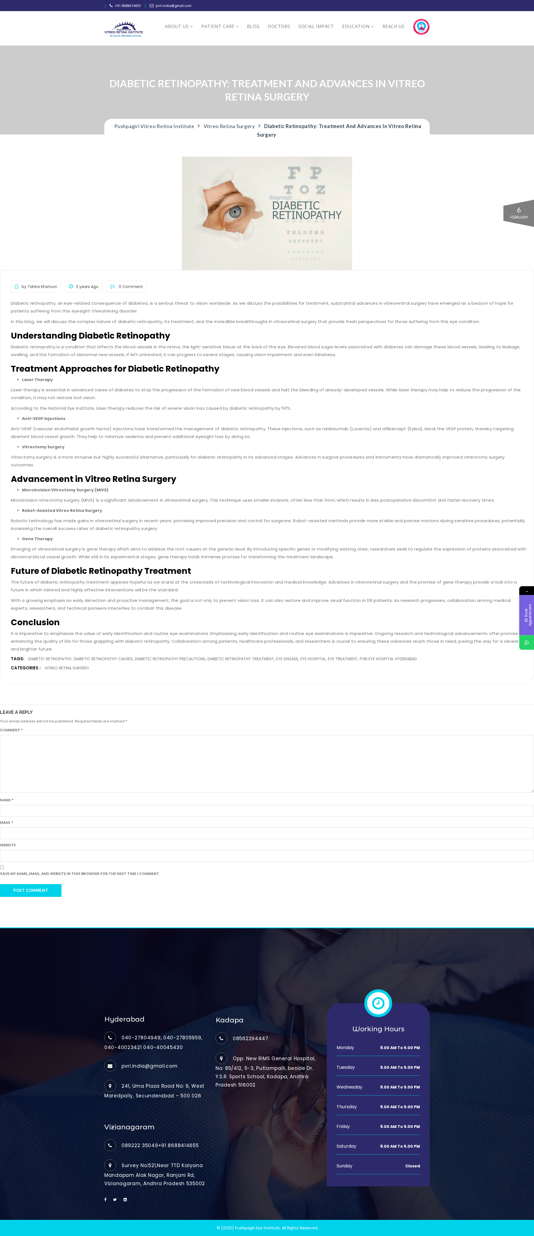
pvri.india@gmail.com (173, 5)
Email (6, 822)
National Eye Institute (71, 408)
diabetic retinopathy (49, 659)
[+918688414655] (526, 642)
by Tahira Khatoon (39, 286)
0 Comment (130, 286)
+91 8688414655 (128, 5)
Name (6, 800)
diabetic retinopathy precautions (170, 659)
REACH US (393, 26)
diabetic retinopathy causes (103, 659)
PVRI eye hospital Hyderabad (388, 659)
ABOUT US (177, 26)
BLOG (253, 26)
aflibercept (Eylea (401, 429)
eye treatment (342, 659)
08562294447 (250, 1038)
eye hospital (313, 659)
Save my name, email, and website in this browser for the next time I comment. (80, 873)
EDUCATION (356, 26)
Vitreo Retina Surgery (66, 668)
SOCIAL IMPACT (316, 26)
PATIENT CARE (218, 26)
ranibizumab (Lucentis (345, 429)
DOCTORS (279, 26)
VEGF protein (459, 429)
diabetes (138, 303)
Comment (11, 730)
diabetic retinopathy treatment (74, 582)
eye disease (287, 659)
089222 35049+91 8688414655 (160, 1145)
